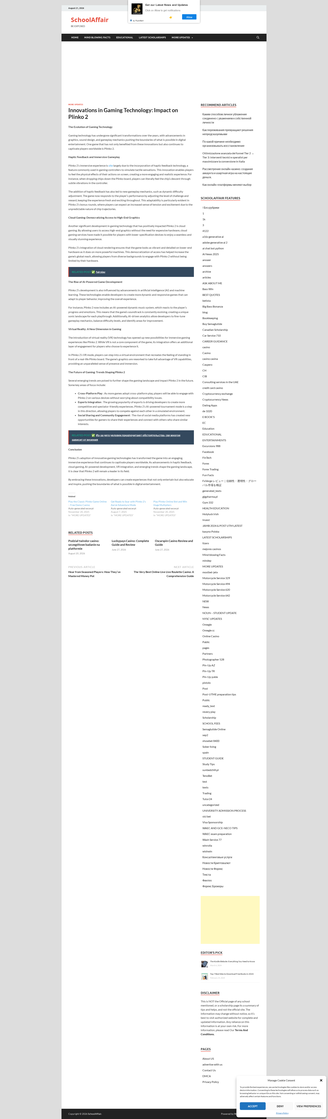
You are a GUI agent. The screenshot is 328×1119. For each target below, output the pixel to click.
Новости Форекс (212, 868)
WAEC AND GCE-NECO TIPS (219, 828)
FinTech (206, 457)
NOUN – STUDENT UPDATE (219, 612)
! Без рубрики (210, 207)
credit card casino (212, 387)
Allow (189, 17)
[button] (321, 1080)
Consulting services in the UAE (220, 382)
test (204, 781)
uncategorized (210, 804)
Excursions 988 (211, 446)
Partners (207, 653)
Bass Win (207, 289)
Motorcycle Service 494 (216, 583)
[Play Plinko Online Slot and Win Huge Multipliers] (174, 508)
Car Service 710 (211, 335)
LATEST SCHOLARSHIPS (152, 37)
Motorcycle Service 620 (216, 589)
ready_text (208, 706)
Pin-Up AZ (208, 665)
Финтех (207, 880)
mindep (206, 560)
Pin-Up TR (208, 671)
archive (206, 271)
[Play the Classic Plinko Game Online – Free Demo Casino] (89, 508)
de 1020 (207, 411)
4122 (205, 230)
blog (205, 312)
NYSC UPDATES (212, 618)
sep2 (205, 735)
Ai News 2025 (210, 254)
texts (205, 787)
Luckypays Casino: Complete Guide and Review (130, 542)
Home (74, 37)
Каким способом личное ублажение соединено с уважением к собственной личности (226, 118)
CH (204, 370)
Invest (206, 519)
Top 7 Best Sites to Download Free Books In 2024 (232, 974)
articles (206, 277)
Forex (205, 463)
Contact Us (209, 1070)
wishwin (207, 851)
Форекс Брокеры (212, 886)
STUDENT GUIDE (213, 758)
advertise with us (212, 1064)
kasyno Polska (210, 531)
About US (208, 1058)
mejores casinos (211, 549)
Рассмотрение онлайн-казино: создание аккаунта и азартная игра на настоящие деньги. (227, 173)
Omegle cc (208, 630)
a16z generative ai (213, 236)
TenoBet (207, 775)
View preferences (309, 1106)
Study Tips (208, 764)
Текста (206, 874)
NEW (205, 601)
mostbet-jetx (210, 572)
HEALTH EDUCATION (215, 508)
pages (205, 647)
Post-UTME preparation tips (219, 694)
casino (206, 347)
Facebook (208, 451)
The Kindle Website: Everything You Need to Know (232, 961)
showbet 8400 (210, 740)
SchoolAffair (89, 20)
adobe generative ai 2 (214, 242)
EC (204, 422)
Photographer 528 (213, 659)
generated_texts (211, 490)
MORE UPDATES (181, 37)
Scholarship (209, 717)
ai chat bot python (213, 248)
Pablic (206, 642)
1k (203, 219)
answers (207, 265)
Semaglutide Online (214, 729)
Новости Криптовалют (216, 863)
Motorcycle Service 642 (216, 595)
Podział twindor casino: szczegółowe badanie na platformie (84, 544)
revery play (208, 711)
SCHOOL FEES (211, 723)
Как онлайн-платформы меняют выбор (226, 184)
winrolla (207, 845)
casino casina (210, 358)
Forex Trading (210, 469)
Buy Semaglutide (212, 323)
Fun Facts (208, 475)
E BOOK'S (208, 416)
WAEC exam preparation (217, 833)
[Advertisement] (164, 72)
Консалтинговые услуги (217, 857)
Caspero (207, 364)
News (205, 607)
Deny (280, 1106)
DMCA (206, 1076)
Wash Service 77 (212, 839)
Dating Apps (209, 405)
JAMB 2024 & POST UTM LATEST (222, 525)
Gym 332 (207, 502)
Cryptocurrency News (215, 399)
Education (208, 428)
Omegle (207, 624)
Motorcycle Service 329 (216, 578)
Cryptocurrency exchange (217, 393)
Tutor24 (207, 799)
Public (206, 700)
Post (205, 688)
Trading (206, 793)
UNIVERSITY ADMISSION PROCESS (224, 810)
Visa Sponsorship (212, 822)
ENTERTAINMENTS (214, 440)
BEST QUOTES (211, 294)
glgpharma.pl (210, 496)
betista (206, 300)
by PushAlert (138, 20)
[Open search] (258, 38)
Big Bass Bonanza (212, 306)
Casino (206, 353)
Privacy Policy (282, 1113)
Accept (253, 1106)
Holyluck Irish (210, 514)
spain (205, 752)
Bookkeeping (210, 318)
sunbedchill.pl (210, 769)
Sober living (209, 746)
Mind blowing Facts (97, 37)
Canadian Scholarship (215, 329)
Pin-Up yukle (210, 676)
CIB (204, 376)
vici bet (206, 816)
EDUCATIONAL (124, 37)
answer (206, 259)
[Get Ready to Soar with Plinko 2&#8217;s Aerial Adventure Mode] (132, 508)
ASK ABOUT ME (212, 283)
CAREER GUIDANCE (215, 341)
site (110, 165)
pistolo (206, 682)
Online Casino (210, 636)
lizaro (205, 543)
